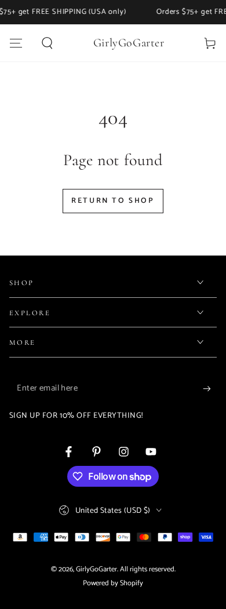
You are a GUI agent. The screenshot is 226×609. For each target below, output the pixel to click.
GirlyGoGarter (96, 569)
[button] (48, 43)
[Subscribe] (210, 388)
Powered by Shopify (113, 583)
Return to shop (112, 201)
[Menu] (16, 43)
